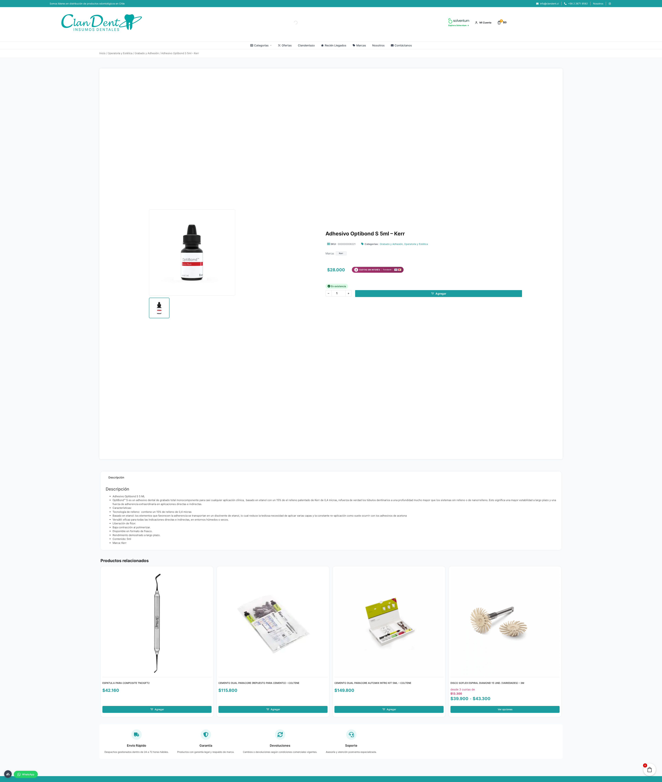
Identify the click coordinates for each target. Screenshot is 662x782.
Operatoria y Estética (120, 53)
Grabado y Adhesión (147, 53)
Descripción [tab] (116, 477)
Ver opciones (505, 709)
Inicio (102, 53)
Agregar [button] (159, 709)
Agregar (440, 293)
